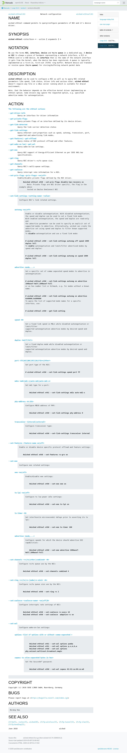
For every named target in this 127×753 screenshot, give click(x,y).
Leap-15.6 (15, 8)
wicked (23, 8)
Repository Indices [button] (37, 3)
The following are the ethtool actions (26, 109)
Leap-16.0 (103, 41)
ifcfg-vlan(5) (82, 722)
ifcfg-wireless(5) (48, 722)
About (27, 3)
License (116, 749)
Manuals (6, 8)
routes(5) (22, 722)
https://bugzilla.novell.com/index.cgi (49, 698)
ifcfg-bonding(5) (16, 724)
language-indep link (107, 19)
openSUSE (19, 3)
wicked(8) (33, 722)
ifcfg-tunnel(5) (66, 722)
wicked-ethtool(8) (17, 14)
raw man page (105, 24)
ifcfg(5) (12, 722)
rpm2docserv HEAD (105, 749)
